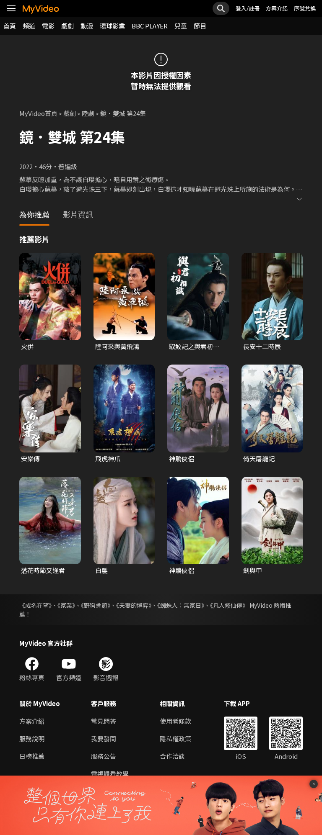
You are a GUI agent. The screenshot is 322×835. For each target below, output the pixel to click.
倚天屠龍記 (259, 458)
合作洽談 (172, 756)
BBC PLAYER (150, 25)
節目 (200, 25)
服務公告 (103, 756)
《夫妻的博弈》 (133, 605)
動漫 (86, 25)
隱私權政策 (175, 738)
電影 (48, 25)
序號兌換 (305, 8)
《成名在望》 (35, 605)
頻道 (29, 25)
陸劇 (88, 113)
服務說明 (31, 738)
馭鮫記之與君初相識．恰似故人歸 (194, 346)
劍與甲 (252, 570)
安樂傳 (30, 458)
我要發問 (103, 738)
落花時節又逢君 (43, 570)
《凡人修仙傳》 (229, 605)
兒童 (180, 25)
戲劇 (67, 25)
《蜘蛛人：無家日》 (180, 605)
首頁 (9, 25)
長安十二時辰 (262, 346)
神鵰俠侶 (181, 458)
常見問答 (103, 721)
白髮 (101, 570)
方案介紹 (277, 8)
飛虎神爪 (107, 458)
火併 (27, 346)
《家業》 (66, 605)
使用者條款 (175, 721)
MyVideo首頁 (38, 113)
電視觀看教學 (110, 773)
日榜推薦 (31, 756)
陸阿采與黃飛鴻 (117, 346)
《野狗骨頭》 (95, 605)
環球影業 (112, 25)
